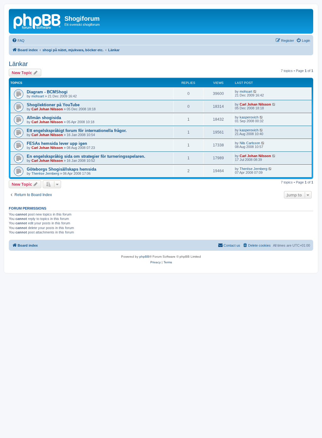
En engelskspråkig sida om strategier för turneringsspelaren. (86, 156)
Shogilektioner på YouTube (53, 104)
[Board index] (37, 20)
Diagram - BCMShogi (47, 92)
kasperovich (249, 117)
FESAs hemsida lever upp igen (57, 143)
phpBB (144, 256)
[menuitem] (18, 40)
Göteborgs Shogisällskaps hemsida (61, 169)
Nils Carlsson (250, 143)
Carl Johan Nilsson (47, 109)
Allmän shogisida (44, 117)
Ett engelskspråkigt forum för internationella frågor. (77, 130)
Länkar (18, 63)
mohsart (37, 96)
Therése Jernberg (45, 173)
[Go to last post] (255, 91)
